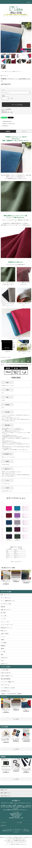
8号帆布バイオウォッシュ (16, 71)
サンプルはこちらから (6, 483)
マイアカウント (4, 822)
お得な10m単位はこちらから (7, 490)
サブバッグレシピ (5, 685)
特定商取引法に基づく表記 (7, 112)
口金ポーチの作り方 (6, 673)
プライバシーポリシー (17, 830)
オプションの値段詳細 (6, 109)
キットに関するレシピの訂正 (8, 687)
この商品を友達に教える (7, 121)
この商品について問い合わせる (8, 123)
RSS (14, 832)
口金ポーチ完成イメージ (7, 675)
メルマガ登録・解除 (25, 830)
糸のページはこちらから (16, 561)
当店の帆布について (6, 690)
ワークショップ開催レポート (8, 681)
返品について (4, 110)
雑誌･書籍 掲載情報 (5, 679)
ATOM (17, 832)
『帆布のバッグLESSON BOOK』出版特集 (11, 693)
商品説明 (8, 131)
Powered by (8, 844)
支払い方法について (10, 829)
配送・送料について (18, 829)
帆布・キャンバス (8, 71)
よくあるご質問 (4, 670)
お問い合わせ (3, 825)
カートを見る (19, 822)
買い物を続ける (5, 125)
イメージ (24, 131)
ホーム (3, 71)
